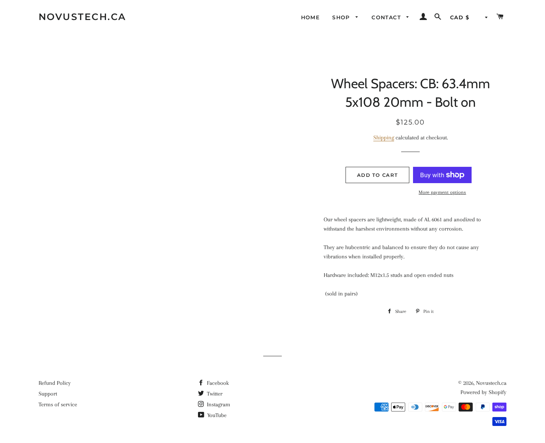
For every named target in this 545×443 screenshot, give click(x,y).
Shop (342, 17)
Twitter (213, 393)
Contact (387, 17)
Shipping (383, 137)
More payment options (442, 192)
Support (48, 393)
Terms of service (58, 404)
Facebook (217, 383)
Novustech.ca (82, 16)
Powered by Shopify (483, 392)
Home (310, 17)
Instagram (217, 404)
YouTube (216, 415)
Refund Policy (55, 383)
